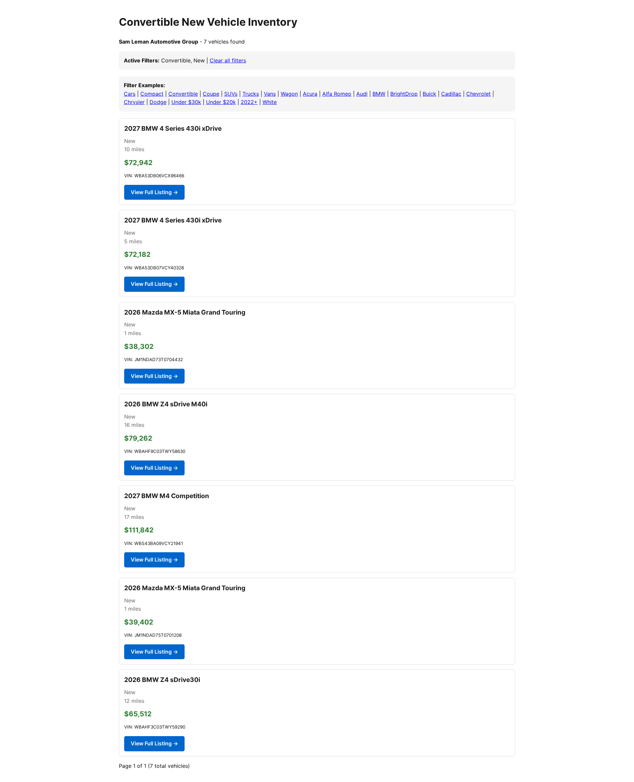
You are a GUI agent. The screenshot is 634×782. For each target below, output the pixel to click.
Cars (129, 93)
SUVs (230, 93)
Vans (270, 93)
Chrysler (134, 102)
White (270, 102)
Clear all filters (228, 60)
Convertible (183, 93)
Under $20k (221, 102)
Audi (362, 93)
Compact (151, 93)
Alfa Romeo (336, 93)
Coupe (211, 93)
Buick (429, 93)
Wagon (289, 93)
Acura (310, 93)
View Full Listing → (154, 192)
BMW (378, 93)
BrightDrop (404, 93)
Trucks (250, 93)
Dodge (158, 102)
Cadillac (451, 93)
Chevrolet (478, 93)
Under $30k (186, 102)
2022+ (249, 102)
